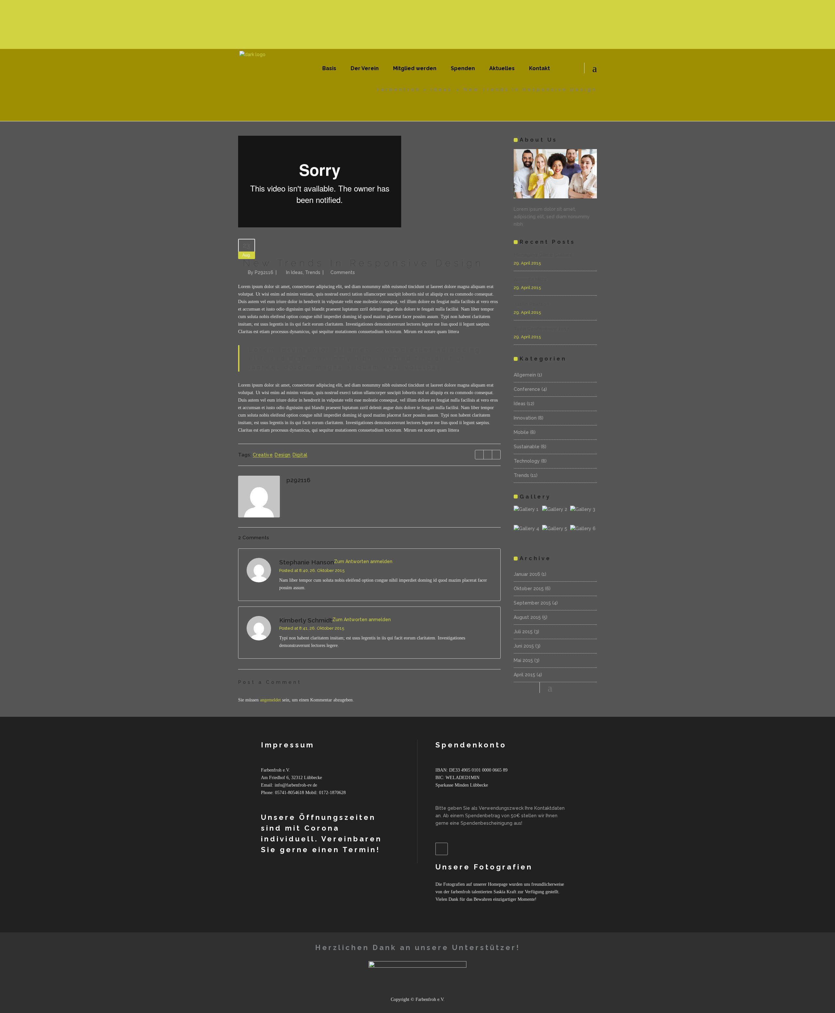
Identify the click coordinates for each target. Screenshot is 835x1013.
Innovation (525, 418)
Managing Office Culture (543, 255)
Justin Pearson (531, 304)
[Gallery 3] (583, 514)
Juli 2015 (523, 631)
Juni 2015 (524, 646)
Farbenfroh (398, 89)
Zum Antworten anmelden (363, 561)
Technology (527, 461)
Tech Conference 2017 (541, 329)
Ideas (441, 89)
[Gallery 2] (555, 514)
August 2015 (527, 617)
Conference (527, 389)
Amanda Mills (530, 280)
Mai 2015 (523, 660)
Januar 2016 (527, 574)
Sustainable (526, 446)
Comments (342, 272)
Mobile (521, 432)
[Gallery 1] (527, 514)
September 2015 (532, 603)
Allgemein (525, 374)
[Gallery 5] (555, 534)
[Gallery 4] (527, 534)
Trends (312, 272)
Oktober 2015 (529, 588)
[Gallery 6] (583, 534)
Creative (263, 454)
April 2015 (524, 674)
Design (282, 454)
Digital (300, 454)
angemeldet (270, 700)
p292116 (264, 272)
